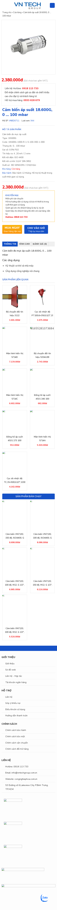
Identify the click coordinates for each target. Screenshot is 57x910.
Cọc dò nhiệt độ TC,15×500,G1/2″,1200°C (14, 480)
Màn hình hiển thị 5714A (42, 438)
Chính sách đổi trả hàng (17, 748)
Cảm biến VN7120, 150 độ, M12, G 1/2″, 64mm (42, 583)
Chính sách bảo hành (15, 730)
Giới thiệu (9, 663)
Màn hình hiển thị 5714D (14, 355)
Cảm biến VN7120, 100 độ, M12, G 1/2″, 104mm (14, 583)
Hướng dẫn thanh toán (16, 715)
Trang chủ (6, 12)
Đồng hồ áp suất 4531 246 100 (42, 397)
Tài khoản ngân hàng (15, 682)
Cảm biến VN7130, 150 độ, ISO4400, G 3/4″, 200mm (14, 536)
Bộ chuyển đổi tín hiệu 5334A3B (42, 355)
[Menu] (4, 5)
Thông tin (10, 244)
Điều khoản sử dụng (15, 709)
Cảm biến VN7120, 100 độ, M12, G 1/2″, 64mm (14, 630)
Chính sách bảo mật (15, 736)
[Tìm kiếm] (46, 5)
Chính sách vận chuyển (16, 742)
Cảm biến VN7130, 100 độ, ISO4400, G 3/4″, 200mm (42, 536)
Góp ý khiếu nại (12, 703)
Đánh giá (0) (40, 244)
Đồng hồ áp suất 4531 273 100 (14, 438)
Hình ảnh (24, 244)
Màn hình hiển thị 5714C (14, 397)
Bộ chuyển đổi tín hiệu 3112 (14, 313)
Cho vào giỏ (36, 228)
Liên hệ (8, 696)
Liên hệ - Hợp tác (13, 676)
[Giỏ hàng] (52, 5)
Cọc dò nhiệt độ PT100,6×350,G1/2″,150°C (42, 313)
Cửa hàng (17, 12)
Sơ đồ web (10, 669)
